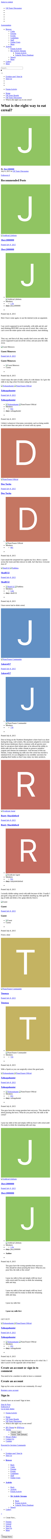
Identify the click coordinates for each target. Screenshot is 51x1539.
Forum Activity (16, 49)
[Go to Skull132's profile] (5, 568)
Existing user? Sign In (14, 77)
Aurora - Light (16, 1432)
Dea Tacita (6, 484)
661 (11, 547)
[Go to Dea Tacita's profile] (25, 477)
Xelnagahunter (8, 390)
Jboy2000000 (9, 169)
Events (13, 36)
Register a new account (9, 1390)
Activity (9, 46)
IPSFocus (20, 1427)
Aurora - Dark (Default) (19, 1434)
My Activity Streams (18, 51)
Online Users (15, 42)
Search (13, 57)
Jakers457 (6, 664)
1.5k (12, 304)
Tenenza (5, 993)
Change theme (7, 1537)
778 (11, 727)
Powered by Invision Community (13, 1445)
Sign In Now (6, 1405)
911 (11, 879)
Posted (8, 245)
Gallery (8, 62)
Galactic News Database (24, 55)
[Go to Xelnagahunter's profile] (7, 386)
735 (11, 1057)
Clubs (12, 31)
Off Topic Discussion (21, 171)
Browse (9, 29)
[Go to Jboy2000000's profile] (25, 165)
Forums (13, 34)
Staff (12, 40)
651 (11, 409)
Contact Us (10, 1439)
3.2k (12, 591)
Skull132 (5, 572)
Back (12, 1465)
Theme (8, 1430)
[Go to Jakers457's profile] (25, 657)
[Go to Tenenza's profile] (25, 987)
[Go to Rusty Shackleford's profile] (25, 809)
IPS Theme (10, 1427)
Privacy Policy (11, 1437)
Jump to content (7, 2)
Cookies (9, 1441)
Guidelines (14, 38)
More (12, 44)
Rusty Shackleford (10, 815)
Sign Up (9, 79)
